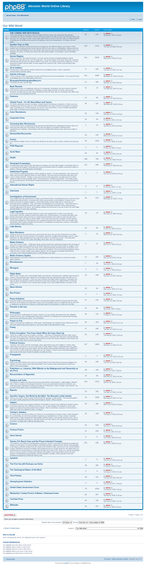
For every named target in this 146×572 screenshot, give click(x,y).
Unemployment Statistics (21, 481)
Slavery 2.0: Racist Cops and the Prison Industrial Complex (36, 441)
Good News (15, 152)
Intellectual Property (19, 172)
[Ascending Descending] (97, 522)
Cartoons (14, 96)
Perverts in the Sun (18, 307)
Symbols (14, 458)
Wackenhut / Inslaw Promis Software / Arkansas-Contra (34, 493)
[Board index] (16, 7)
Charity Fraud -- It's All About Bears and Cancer (31, 102)
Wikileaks (14, 505)
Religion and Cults (18, 380)
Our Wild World (23, 15)
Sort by (75, 522)
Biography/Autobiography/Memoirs (25, 81)
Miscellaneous (16, 262)
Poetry (13, 327)
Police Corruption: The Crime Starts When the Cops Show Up (37, 333)
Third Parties (15, 476)
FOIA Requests (16, 146)
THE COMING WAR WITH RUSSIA (24, 33)
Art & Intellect (16, 68)
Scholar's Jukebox (18, 412)
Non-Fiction (15, 293)
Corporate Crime (17, 118)
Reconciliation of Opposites (22, 374)
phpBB (65, 563)
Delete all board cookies (120, 559)
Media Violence (17, 242)
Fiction (13, 139)
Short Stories (16, 435)
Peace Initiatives (17, 299)
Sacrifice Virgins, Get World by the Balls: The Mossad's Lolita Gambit (40, 396)
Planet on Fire (16, 321)
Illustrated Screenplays (20, 163)
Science (13, 424)
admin (108, 33)
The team (107, 559)
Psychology (15, 360)
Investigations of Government (23, 197)
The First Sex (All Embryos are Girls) (26, 464)
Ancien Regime (16, 56)
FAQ (133, 19)
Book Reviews (16, 86)
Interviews (14, 191)
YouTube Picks (16, 499)
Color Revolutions (18, 112)
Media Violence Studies (20, 256)
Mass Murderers (17, 232)
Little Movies (15, 227)
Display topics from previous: (52, 522)
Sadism (13, 402)
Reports (13, 390)
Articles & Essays (17, 74)
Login (140, 19)
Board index (11, 15)
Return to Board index (12, 528)
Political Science (17, 343)
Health (13, 158)
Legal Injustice (16, 212)
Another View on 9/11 (19, 45)
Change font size (140, 15)
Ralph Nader (15, 274)
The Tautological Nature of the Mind (25, 470)
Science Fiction (17, 430)
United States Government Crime (24, 487)
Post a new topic (8, 514)
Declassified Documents (20, 134)
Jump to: (71, 528)
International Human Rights (22, 185)
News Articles (16, 287)
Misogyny (14, 268)
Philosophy (15, 313)
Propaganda (15, 354)
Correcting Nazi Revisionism (22, 124)
